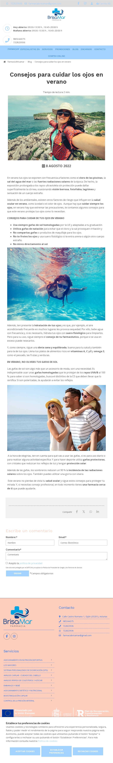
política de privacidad (30, 563)
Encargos (86, 49)
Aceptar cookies (25, 751)
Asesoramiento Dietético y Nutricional (23, 690)
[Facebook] (77, 511)
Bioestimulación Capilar (16, 695)
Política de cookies (47, 740)
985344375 (19, 38)
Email (63, 537)
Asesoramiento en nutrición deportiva (23, 660)
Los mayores (10, 665)
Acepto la (25, 563)
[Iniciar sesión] (92, 3)
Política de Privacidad (50, 568)
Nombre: (11, 537)
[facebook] (78, 3)
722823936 (16, 3)
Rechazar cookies (88, 751)
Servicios (47, 49)
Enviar (17, 573)
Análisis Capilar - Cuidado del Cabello (22, 675)
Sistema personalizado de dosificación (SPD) (26, 670)
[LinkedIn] (97, 511)
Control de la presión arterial (19, 700)
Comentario (13, 549)
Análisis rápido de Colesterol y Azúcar (23, 680)
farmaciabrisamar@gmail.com (44, 3)
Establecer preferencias (56, 751)
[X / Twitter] (83, 511)
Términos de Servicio (75, 568)
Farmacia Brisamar (16, 61)
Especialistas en (30, 49)
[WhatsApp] (90, 511)
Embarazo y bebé (12, 685)
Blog (75, 49)
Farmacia (13, 49)
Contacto (99, 49)
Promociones (62, 49)
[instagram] (85, 3)
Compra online (56, 56)
